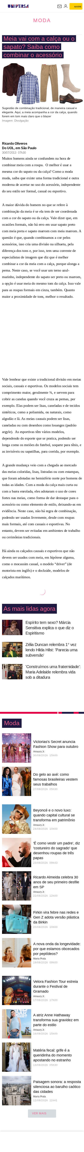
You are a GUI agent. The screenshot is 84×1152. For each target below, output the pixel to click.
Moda (42, 20)
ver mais (39, 1113)
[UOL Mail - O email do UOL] (59, 6)
